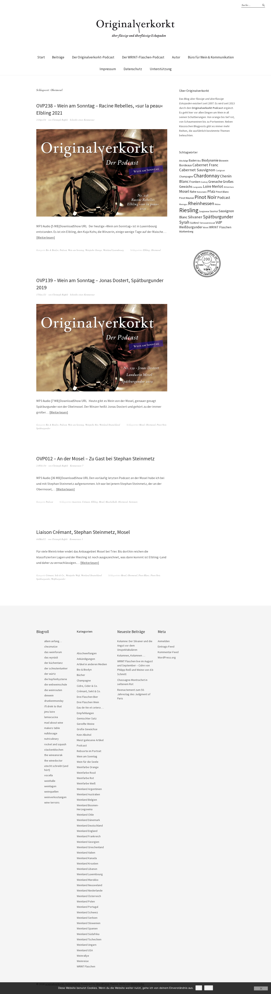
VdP (219, 222)
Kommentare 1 (76, 539)
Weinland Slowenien (88, 923)
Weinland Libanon (87, 869)
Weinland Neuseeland (89, 885)
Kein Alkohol (84, 735)
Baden (193, 160)
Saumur (214, 211)
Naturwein (202, 192)
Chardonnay (206, 175)
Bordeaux (185, 165)
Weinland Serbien (87, 917)
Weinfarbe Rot (91, 424)
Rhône (217, 204)
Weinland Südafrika (88, 934)
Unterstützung (161, 69)
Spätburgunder (43, 428)
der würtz (50, 674)
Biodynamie (210, 160)
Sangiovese (204, 211)
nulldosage (50, 733)
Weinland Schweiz (87, 912)
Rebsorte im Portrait (89, 751)
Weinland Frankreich (89, 836)
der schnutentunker (56, 668)
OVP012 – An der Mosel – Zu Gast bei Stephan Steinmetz (95, 458)
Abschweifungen (87, 653)
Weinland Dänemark (88, 820)
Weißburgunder (58, 578)
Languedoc (197, 187)
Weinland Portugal (87, 907)
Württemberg (186, 231)
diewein (49, 695)
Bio (199, 160)
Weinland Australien (88, 794)
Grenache (215, 181)
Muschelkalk (111, 501)
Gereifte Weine (85, 724)
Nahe (193, 192)
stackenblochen (53, 749)
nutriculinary (51, 738)
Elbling (146, 250)
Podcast (63, 250)
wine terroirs (52, 802)
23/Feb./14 (41, 465)
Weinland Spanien (87, 928)
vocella (48, 775)
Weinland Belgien (87, 799)
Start (41, 57)
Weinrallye (83, 955)
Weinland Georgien (88, 842)
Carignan (220, 170)
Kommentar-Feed (168, 652)
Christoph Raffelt (60, 119)
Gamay (204, 182)
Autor (176, 57)
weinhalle (49, 781)
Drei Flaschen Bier (87, 697)
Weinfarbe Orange (93, 250)
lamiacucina (51, 717)
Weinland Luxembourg (113, 250)
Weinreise (83, 961)
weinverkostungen (55, 797)
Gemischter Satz (87, 718)
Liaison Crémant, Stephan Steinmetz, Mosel (83, 532)
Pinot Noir (161, 424)
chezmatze (51, 646)
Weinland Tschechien (89, 939)
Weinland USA (85, 950)
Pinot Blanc (143, 575)
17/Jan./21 (41, 294)
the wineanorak (53, 755)
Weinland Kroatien (87, 863)
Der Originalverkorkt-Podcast (93, 57)
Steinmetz (133, 501)
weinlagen (50, 786)
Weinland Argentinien (89, 789)
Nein (208, 987)
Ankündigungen (86, 659)
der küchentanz (53, 663)
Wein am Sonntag (76, 250)
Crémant (86, 501)
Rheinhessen (201, 203)
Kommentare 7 (76, 465)
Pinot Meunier (186, 198)
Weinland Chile (85, 814)
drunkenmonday (53, 701)
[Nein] (261, 988)
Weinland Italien (86, 852)
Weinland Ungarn (86, 945)
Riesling (188, 210)
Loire (207, 186)
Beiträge (58, 57)
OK (199, 987)
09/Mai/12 (41, 539)
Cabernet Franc (205, 165)
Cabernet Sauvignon (197, 169)
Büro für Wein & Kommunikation (211, 57)
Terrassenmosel (207, 223)
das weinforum (53, 652)
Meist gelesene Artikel (90, 740)
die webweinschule (55, 684)
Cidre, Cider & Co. (87, 686)
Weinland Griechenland (90, 847)
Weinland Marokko (87, 880)
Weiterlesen (45, 237)
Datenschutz (133, 69)
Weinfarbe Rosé (86, 772)
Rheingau (183, 204)
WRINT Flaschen (220, 227)
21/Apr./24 (41, 119)
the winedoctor (53, 760)
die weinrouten (53, 690)
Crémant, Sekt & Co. (55, 575)
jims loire (49, 711)
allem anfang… (53, 641)
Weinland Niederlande (90, 890)
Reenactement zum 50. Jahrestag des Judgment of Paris (133, 694)
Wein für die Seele (87, 762)
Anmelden (164, 641)
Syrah (184, 222)
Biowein (223, 160)
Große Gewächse (87, 729)
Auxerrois (76, 501)
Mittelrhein (229, 187)
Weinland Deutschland (109, 424)
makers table (52, 728)
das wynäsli (51, 657)
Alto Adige (183, 160)
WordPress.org (167, 657)
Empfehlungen (85, 713)
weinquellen (51, 791)
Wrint (206, 227)
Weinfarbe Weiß (73, 575)
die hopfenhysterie (55, 679)
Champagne (186, 176)
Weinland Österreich (89, 896)
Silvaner (195, 217)
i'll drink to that (53, 706)
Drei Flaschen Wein (88, 702)
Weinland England (87, 831)
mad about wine (53, 722)
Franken (194, 182)
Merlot (217, 186)
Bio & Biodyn (52, 250)
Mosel (142, 424)
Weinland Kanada (87, 858)
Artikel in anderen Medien (92, 664)
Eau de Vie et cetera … (90, 707)
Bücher (81, 675)
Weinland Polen (86, 901)
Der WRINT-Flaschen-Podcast (143, 57)
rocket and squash (55, 744)
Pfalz (211, 191)
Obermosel (156, 250)
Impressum (108, 69)
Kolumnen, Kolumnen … (131, 655)
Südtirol (194, 223)
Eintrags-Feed (166, 646)
